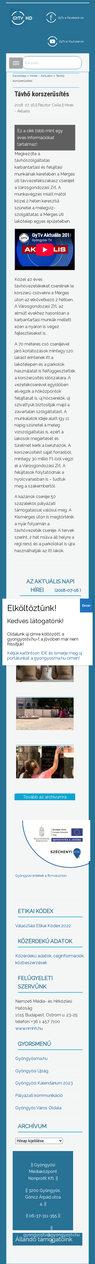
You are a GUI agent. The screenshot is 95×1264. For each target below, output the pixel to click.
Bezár (86, 605)
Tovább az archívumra (44, 796)
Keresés (75, 62)
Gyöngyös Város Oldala (38, 1107)
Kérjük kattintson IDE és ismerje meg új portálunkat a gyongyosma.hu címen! (44, 656)
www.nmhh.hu (29, 1028)
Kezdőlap (19, 76)
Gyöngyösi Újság (31, 1070)
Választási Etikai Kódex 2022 (43, 925)
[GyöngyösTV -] (22, 17)
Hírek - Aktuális (41, 76)
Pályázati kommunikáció (39, 1095)
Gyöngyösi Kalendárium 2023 (44, 1083)
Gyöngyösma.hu (31, 1058)
